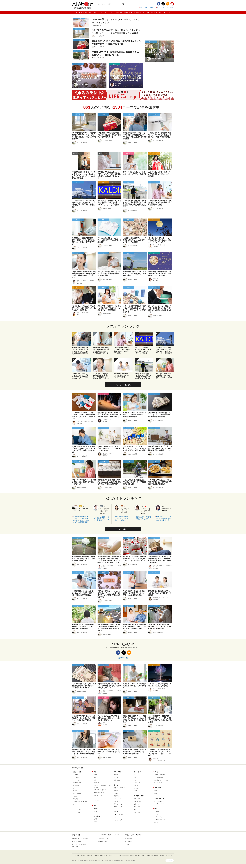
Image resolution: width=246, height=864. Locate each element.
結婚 (155, 793)
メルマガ (152, 7)
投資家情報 (89, 855)
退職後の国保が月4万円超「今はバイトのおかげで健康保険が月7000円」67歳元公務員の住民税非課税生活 (81, 519)
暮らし (113, 12)
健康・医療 (117, 772)
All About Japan (102, 841)
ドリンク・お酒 (118, 820)
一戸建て (75, 774)
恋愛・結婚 (119, 12)
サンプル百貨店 (129, 838)
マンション (76, 777)
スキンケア (137, 777)
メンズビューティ (159, 803)
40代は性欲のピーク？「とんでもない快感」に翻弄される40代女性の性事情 (163, 518)
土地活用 (75, 796)
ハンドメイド (117, 798)
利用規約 (102, 855)
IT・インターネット (159, 782)
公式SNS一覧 (160, 7)
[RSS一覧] (167, 3)
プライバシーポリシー (112, 855)
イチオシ (127, 844)
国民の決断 (75, 847)
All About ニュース (103, 838)
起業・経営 (137, 806)
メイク (136, 774)
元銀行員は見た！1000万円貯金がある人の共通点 (143, 518)
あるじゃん (96, 800)
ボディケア (137, 782)
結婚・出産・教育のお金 (100, 790)
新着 (82, 12)
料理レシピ (117, 790)
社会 (135, 809)
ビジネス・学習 (128, 12)
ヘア (135, 780)
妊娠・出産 (117, 801)
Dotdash (170, 860)
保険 (95, 780)
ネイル (136, 785)
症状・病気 (117, 777)
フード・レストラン (119, 814)
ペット (156, 822)
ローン (95, 798)
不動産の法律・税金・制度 (80, 801)
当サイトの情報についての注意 (150, 855)
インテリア (76, 785)
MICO (135, 791)
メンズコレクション (159, 801)
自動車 (95, 819)
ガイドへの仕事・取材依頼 (79, 844)
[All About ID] (172, 4)
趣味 (148, 12)
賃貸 (74, 788)
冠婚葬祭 (116, 793)
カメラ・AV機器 (158, 777)
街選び (75, 791)
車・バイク (167, 12)
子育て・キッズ (118, 806)
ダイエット (137, 788)
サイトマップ (143, 7)
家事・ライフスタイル (119, 788)
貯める (95, 774)
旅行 (144, 12)
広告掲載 (96, 855)
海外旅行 (96, 808)
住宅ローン (96, 782)
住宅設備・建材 (77, 782)
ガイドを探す (170, 7)
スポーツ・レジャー (159, 819)
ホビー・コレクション (160, 817)
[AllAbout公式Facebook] (158, 3)
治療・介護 (117, 780)
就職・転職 (137, 798)
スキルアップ (137, 801)
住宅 (86, 12)
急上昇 (78, 12)
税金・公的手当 (98, 795)
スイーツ (116, 817)
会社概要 (76, 855)
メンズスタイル (137, 12)
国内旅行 (96, 811)
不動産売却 (76, 799)
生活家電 (116, 796)
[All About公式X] (163, 3)
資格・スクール (138, 804)
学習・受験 (137, 812)
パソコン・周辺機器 (159, 774)
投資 (95, 777)
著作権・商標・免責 (135, 855)
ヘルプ (170, 855)
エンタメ (156, 811)
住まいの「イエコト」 (79, 804)
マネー (90, 12)
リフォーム (76, 780)
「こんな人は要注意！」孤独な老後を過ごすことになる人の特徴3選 (101, 518)
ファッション (153, 12)
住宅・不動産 (77, 772)
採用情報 (83, 855)
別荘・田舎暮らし (78, 793)
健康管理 (116, 774)
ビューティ (101, 12)
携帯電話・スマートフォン (161, 780)
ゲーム (156, 814)
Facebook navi (128, 841)
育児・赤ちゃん (118, 804)
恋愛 (155, 790)
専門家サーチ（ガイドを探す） (80, 838)
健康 (95, 12)
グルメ (160, 12)
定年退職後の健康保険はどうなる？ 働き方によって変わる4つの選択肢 (122, 518)
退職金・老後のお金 (99, 792)
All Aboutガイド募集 (77, 841)
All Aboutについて (124, 855)
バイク (95, 821)
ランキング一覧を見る (123, 385)
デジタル (107, 12)
